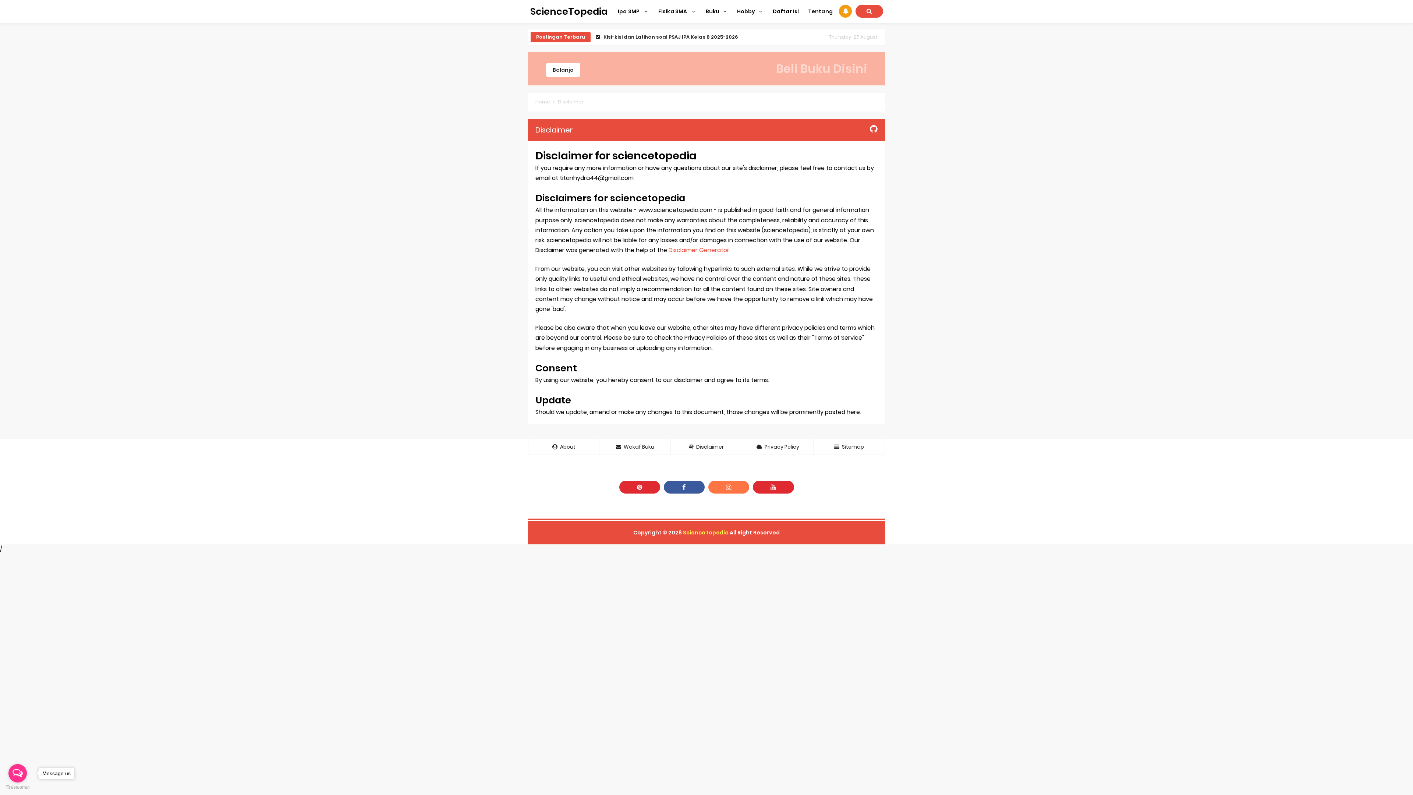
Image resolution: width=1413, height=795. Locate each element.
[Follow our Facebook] (684, 487)
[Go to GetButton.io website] (17, 787)
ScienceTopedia (706, 532)
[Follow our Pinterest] (639, 487)
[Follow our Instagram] (728, 487)
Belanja (563, 70)
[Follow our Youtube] (773, 487)
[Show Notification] (845, 11)
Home (542, 101)
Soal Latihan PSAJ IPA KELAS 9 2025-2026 (654, 36)
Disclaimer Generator (699, 250)
